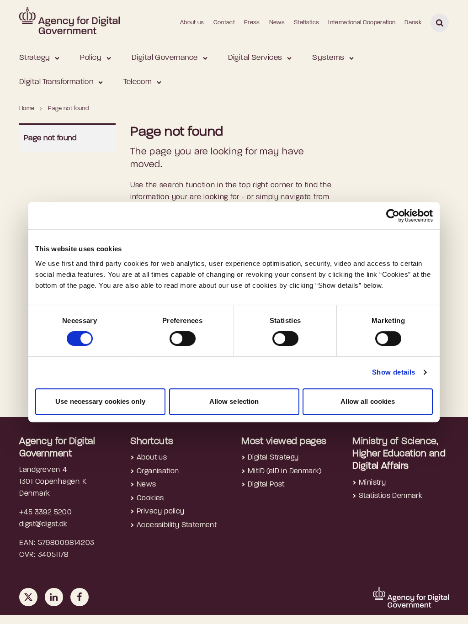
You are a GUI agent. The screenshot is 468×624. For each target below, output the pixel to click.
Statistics (306, 23)
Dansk (412, 23)
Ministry (372, 483)
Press (252, 23)
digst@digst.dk (43, 524)
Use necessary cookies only (100, 401)
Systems (328, 58)
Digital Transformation (56, 82)
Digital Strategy (273, 457)
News (277, 23)
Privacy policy (161, 511)
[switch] (183, 338)
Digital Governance (165, 58)
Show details (393, 372)
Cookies (150, 498)
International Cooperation (361, 23)
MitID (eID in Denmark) (285, 471)
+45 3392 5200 (45, 512)
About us (192, 23)
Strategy (34, 58)
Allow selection (234, 401)
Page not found (50, 138)
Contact (224, 23)
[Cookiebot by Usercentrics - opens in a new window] (393, 215)
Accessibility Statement (177, 525)
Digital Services (255, 58)
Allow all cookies (367, 401)
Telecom (137, 82)
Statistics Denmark (390, 496)
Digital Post (266, 484)
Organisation (158, 471)
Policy (90, 58)
